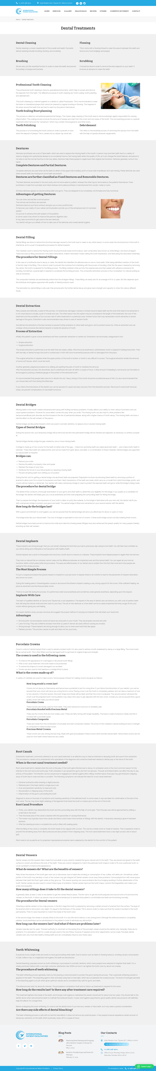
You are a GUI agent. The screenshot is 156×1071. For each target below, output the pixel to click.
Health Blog (81, 11)
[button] (144, 1066)
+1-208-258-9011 (25, 3)
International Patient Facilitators (39, 1068)
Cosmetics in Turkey (119, 11)
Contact (136, 11)
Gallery (68, 11)
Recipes (93, 11)
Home (46, 11)
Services (56, 11)
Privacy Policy (58, 1068)
